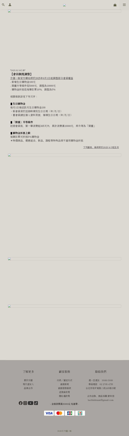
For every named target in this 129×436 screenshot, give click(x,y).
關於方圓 (28, 380)
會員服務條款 (64, 388)
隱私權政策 (64, 396)
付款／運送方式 (64, 380)
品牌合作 (28, 388)
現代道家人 (28, 384)
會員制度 (64, 384)
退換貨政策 (64, 392)
